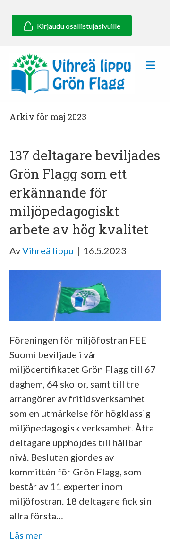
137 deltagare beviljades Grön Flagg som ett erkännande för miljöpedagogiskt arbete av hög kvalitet (84, 192)
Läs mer (25, 535)
